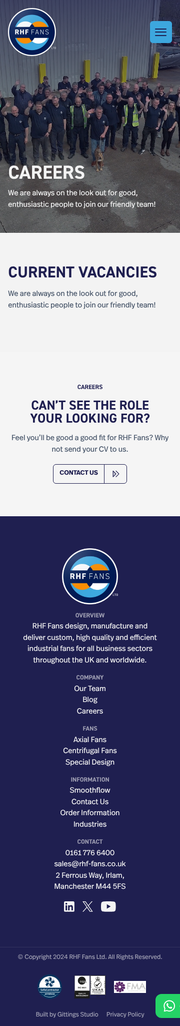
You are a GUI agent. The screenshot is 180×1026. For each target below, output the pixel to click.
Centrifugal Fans (90, 751)
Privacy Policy (125, 1015)
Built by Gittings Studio (67, 1015)
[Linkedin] (69, 906)
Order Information (90, 813)
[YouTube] (108, 906)
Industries (90, 825)
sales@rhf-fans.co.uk (90, 864)
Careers (90, 712)
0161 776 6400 (90, 853)
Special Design (90, 763)
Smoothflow (90, 791)
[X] (87, 906)
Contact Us (90, 802)
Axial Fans (90, 740)
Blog (89, 700)
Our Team (90, 689)
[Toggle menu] (161, 32)
